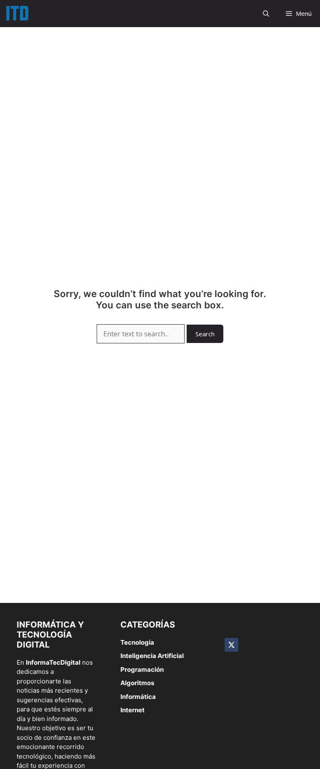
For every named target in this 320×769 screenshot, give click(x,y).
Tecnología (137, 642)
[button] (266, 13)
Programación (142, 669)
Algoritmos (137, 683)
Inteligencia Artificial (152, 656)
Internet (132, 710)
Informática (138, 697)
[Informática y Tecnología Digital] (17, 13)
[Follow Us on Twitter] (231, 645)
